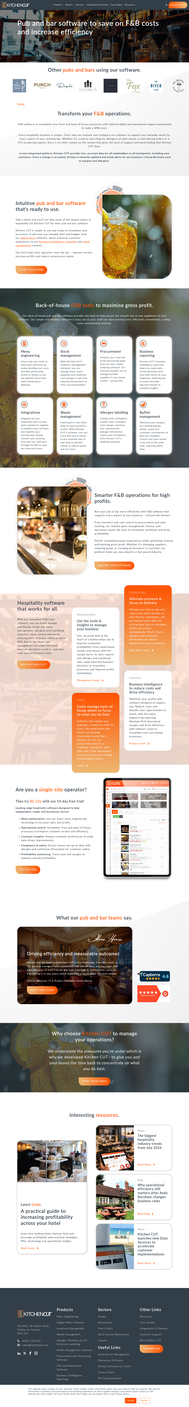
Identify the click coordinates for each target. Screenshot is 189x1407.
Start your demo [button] (31, 270)
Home (21, 104)
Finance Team (106, 1372)
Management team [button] (88, 680)
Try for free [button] (28, 869)
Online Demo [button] (178, 5)
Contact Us (151, 1349)
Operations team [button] (139, 650)
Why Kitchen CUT (150, 1340)
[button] (167, 5)
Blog (140, 1180)
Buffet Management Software (74, 1350)
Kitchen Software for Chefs (114, 1366)
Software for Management (113, 1354)
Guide (36, 1204)
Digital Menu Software (70, 1322)
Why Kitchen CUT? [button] (34, 664)
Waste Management (68, 1334)
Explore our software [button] (114, 565)
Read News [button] (144, 1164)
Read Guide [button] (28, 1248)
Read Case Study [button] (42, 990)
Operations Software (110, 1360)
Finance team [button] (137, 743)
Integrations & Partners (154, 1328)
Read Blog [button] (144, 1214)
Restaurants (105, 1322)
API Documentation (109, 1378)
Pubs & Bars (105, 1328)
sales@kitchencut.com (35, 1345)
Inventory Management (70, 1328)
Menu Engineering (67, 1316)
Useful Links (109, 1348)
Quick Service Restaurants (113, 1334)
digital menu (28, 238)
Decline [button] (144, 1401)
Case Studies (147, 1322)
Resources (146, 1316)
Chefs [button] (80, 766)
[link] (15, 5)
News (141, 1131)
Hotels (102, 1316)
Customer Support (151, 1334)
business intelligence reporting (58, 242)
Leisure (102, 1340)
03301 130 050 (31, 1341)
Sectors (105, 1310)
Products (65, 1310)
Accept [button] (130, 1401)
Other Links (150, 1310)
